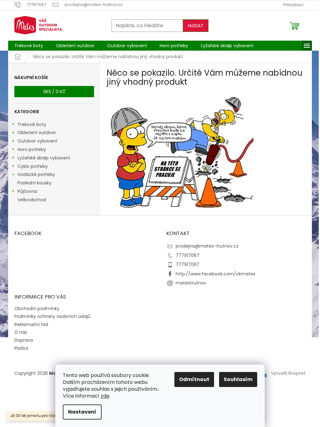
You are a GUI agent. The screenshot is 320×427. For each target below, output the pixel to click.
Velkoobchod (32, 200)
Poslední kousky (35, 183)
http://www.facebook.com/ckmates (215, 274)
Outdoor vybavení (37, 141)
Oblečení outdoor (37, 132)
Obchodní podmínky (36, 308)
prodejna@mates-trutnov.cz (207, 246)
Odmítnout (194, 379)
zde (105, 395)
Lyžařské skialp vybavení (44, 158)
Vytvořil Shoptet (288, 373)
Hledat (195, 26)
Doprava (23, 340)
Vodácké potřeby (36, 174)
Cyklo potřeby (33, 166)
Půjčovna (27, 191)
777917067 (187, 255)
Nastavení (82, 411)
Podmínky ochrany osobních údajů (52, 316)
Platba (21, 348)
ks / (54, 91)
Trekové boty (32, 124)
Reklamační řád (31, 324)
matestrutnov (191, 283)
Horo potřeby (32, 149)
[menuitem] (28, 46)
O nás (20, 332)
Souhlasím (238, 379)
